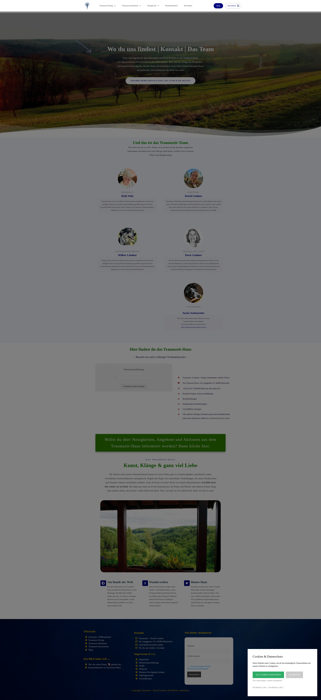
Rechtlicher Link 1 (260, 687)
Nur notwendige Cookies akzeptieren (267, 680)
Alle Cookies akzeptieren (268, 675)
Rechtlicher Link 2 (276, 687)
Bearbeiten (294, 675)
